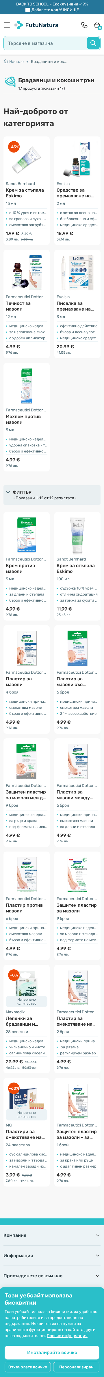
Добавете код (55, 9)
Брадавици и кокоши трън (49, 61)
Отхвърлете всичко (27, 1367)
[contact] (84, 25)
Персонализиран (76, 1367)
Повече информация (67, 1335)
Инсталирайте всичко (52, 1352)
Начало (16, 61)
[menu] (8, 25)
